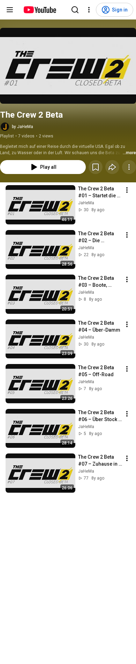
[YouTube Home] (39, 9)
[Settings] (89, 10)
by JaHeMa (22, 126)
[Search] (75, 10)
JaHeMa (86, 202)
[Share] (112, 167)
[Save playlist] (96, 167)
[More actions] (129, 167)
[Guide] (10, 10)
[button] (68, 66)
